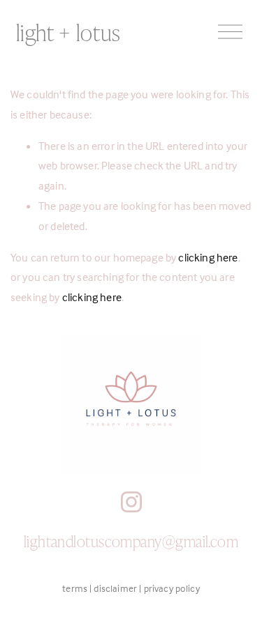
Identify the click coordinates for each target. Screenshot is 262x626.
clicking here (208, 257)
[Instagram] (131, 502)
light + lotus (68, 32)
